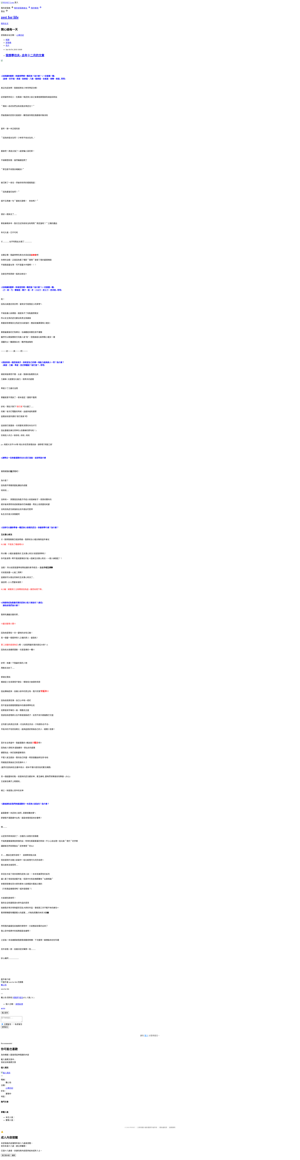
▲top (3, 1008)
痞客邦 (16, 998)
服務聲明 (172, 1127)
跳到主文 (4, 24)
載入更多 (5, 1013)
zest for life (10, 17)
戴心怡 (4, 985)
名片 (7, 45)
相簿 (7, 40)
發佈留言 (5, 1027)
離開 (13, 1155)
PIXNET (132, 1127)
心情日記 (20, 35)
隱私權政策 (163, 1127)
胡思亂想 (19, 1004)
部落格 (8, 43)
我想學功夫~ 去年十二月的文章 (25, 55)
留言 (21, 998)
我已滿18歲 (6, 1155)
